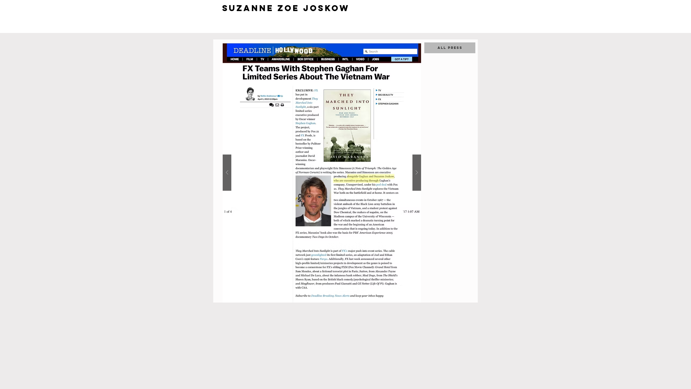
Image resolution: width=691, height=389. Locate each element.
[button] (322, 172)
